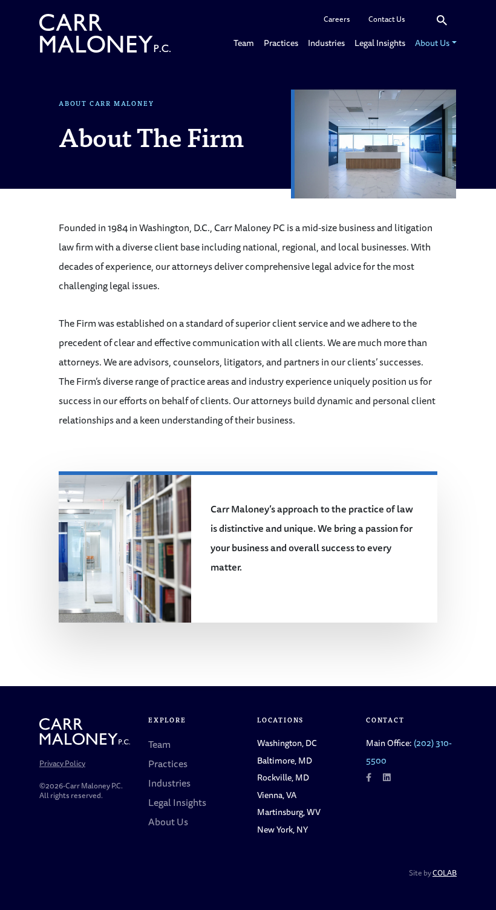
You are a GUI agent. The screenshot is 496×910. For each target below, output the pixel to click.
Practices (281, 43)
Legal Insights (379, 43)
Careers (337, 19)
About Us (432, 43)
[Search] (442, 20)
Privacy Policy (62, 763)
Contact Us (386, 19)
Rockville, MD (283, 777)
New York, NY (282, 829)
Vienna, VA (276, 795)
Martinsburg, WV (289, 812)
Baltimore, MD (284, 760)
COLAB (444, 873)
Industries (326, 43)
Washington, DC (287, 743)
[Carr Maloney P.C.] (105, 33)
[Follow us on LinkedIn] (386, 777)
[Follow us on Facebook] (368, 777)
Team (243, 43)
